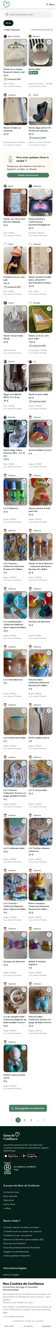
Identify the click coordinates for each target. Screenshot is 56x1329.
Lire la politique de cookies (13, 1316)
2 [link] (24, 1120)
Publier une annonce (28, 175)
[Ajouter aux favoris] (24, 42)
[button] (51, 30)
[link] (44, 1120)
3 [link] (31, 1120)
